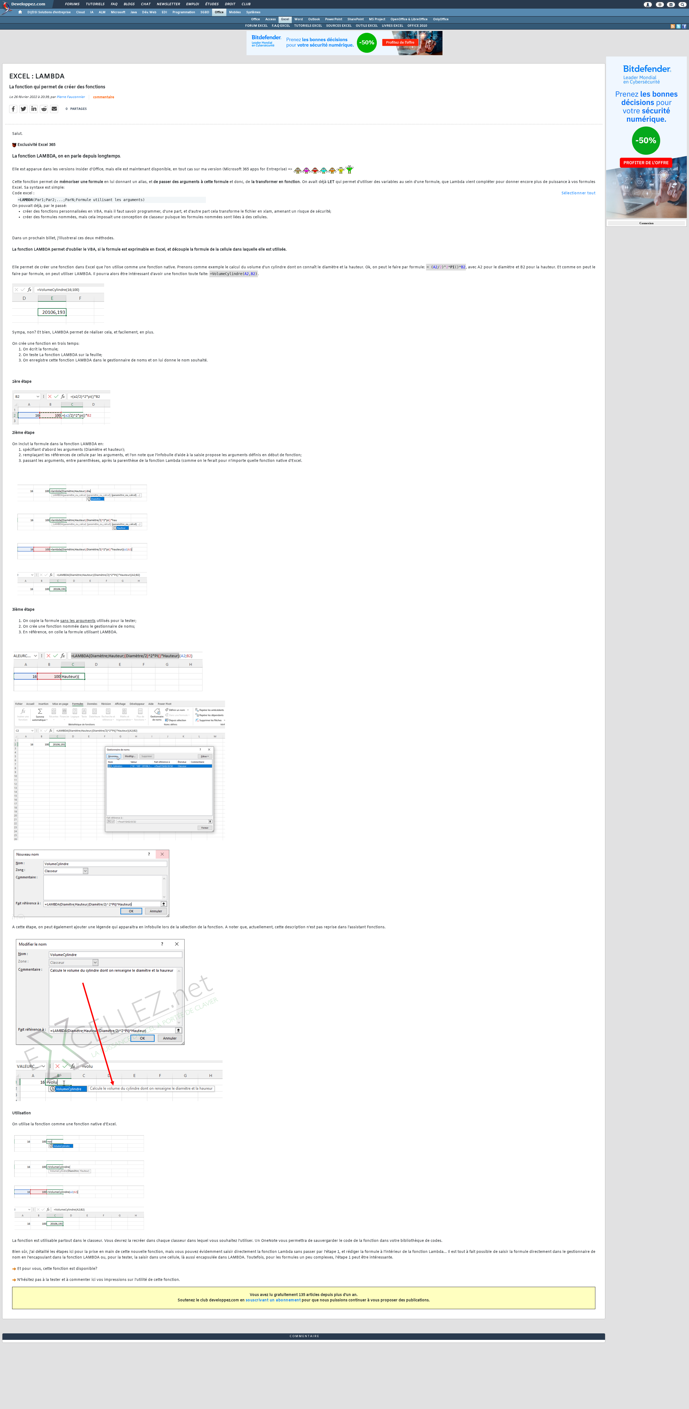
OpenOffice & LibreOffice (409, 19)
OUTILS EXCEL (367, 26)
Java (134, 12)
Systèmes (253, 12)
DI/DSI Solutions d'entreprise (49, 12)
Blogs (129, 4)
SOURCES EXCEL (338, 26)
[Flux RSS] (673, 26)
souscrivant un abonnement (273, 1300)
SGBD (205, 12)
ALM (102, 12)
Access (270, 19)
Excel (285, 19)
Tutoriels (95, 4)
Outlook (314, 19)
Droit (229, 4)
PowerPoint (333, 19)
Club (246, 4)
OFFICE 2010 (417, 26)
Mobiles (235, 12)
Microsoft (118, 12)
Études (212, 4)
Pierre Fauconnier (71, 97)
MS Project (377, 19)
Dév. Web (149, 12)
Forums (72, 4)
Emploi (192, 4)
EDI (164, 12)
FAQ (114, 4)
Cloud (80, 12)
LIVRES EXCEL (392, 26)
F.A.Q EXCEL (281, 26)
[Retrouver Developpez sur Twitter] (678, 26)
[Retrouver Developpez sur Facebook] (684, 26)
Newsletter (168, 4)
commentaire (103, 97)
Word (298, 19)
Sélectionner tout (578, 193)
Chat (145, 4)
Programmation (184, 12)
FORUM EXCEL (256, 26)
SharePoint (355, 19)
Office (219, 12)
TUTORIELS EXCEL (308, 26)
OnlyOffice (441, 19)
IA (91, 12)
